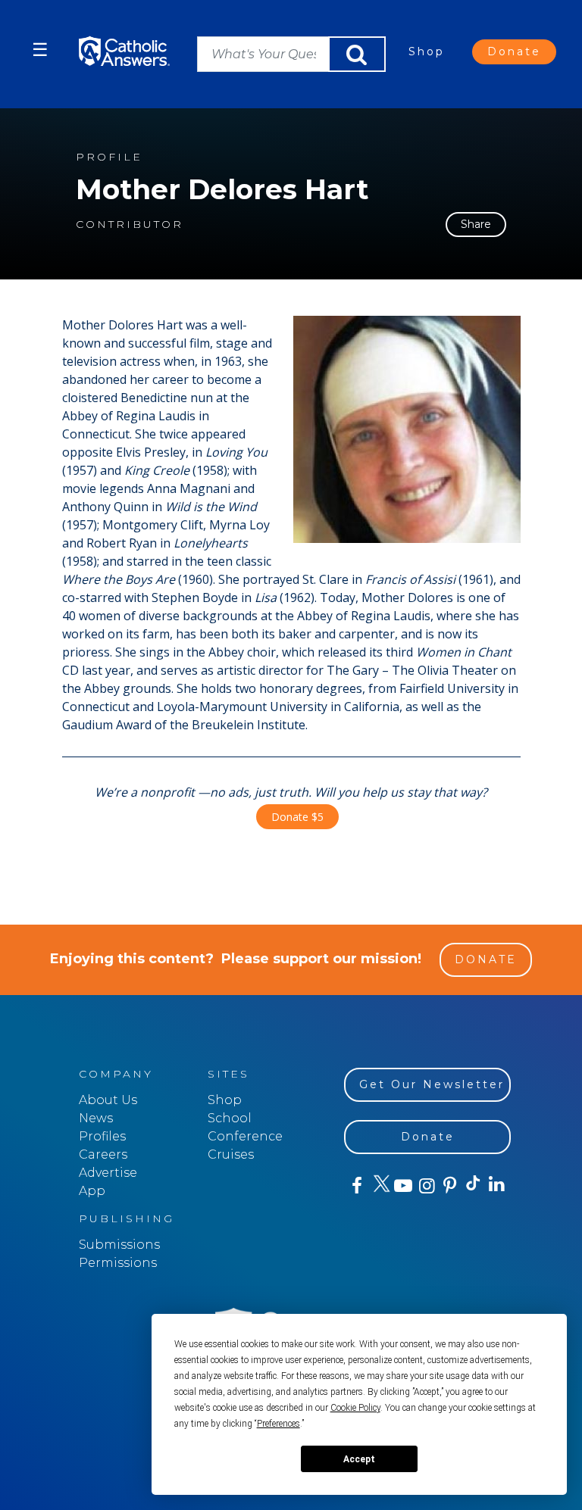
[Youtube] (403, 1186)
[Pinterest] (449, 1186)
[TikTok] (472, 1186)
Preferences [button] (278, 1423)
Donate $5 (297, 817)
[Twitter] (379, 1186)
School (230, 1118)
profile (109, 157)
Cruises (231, 1154)
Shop (426, 51)
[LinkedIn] (496, 1185)
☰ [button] (40, 50)
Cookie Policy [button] (355, 1407)
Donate (514, 51)
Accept (359, 1459)
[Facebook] (356, 1186)
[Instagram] (425, 1186)
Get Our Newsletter (432, 1084)
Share (476, 224)
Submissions (119, 1244)
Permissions (118, 1263)
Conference (245, 1136)
